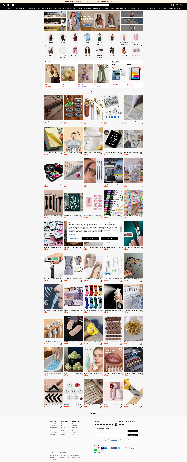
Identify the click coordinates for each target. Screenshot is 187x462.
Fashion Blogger (53, 427)
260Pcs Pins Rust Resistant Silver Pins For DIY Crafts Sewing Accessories (113, 121)
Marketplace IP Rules (54, 457)
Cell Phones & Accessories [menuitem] (133, 8)
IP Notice (62, 457)
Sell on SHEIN (64, 436)
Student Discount (53, 432)
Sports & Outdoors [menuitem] (115, 8)
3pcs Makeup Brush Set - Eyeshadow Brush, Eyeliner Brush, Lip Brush (93, 184)
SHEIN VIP (63, 434)
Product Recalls (75, 429)
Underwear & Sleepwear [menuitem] (58, 8)
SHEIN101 (52, 434)
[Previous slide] (68, 20)
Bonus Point (74, 427)
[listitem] (53, 109)
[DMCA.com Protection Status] (99, 452)
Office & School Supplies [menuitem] (172, 8)
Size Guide (63, 432)
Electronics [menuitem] (142, 8)
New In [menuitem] (12, 8)
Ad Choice (78, 457)
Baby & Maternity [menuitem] (97, 8)
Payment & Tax (75, 425)
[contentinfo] (116, 449)
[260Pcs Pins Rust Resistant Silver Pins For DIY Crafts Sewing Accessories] (113, 107)
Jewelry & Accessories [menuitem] (78, 8)
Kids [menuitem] (35, 8)
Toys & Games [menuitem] (150, 8)
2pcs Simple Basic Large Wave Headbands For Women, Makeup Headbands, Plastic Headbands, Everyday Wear (133, 278)
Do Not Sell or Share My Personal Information (59, 455)
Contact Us (74, 423)
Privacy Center (53, 453)
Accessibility (68, 457)
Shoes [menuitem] (50, 8)
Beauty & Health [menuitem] (87, 8)
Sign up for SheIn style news (101, 428)
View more (92, 413)
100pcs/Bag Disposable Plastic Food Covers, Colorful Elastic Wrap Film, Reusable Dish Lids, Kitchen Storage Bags (133, 184)
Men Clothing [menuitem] (45, 8)
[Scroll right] (182, 8)
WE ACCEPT (96, 445)
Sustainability (53, 425)
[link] (47, 1)
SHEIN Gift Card (75, 432)
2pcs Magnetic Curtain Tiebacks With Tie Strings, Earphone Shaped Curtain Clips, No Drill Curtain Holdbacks (73, 278)
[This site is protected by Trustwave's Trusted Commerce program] (95, 452)
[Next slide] (118, 20)
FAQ (73, 434)
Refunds (63, 427)
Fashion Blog (53, 436)
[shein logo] (8, 5)
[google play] (123, 425)
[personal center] (171, 5)
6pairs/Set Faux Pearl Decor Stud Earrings (93, 404)
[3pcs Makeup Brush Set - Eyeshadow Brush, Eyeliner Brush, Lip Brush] (93, 170)
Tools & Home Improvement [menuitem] (160, 8)
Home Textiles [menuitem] (123, 8)
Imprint (73, 457)
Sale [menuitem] (17, 8)
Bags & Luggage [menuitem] (105, 8)
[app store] (120, 425)
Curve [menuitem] (39, 8)
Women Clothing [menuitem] (22, 8)
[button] (180, 5)
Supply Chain (53, 429)
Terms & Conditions (74, 455)
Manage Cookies (72, 453)
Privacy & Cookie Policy (122, 439)
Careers (52, 430)
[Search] (111, 5)
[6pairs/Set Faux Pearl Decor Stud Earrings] (93, 391)
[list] (106, 424)
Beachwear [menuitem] (30, 8)
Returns (63, 425)
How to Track (64, 430)
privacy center (114, 440)
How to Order (64, 429)
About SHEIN (53, 423)
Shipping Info (64, 423)
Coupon (74, 430)
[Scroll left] (181, 8)
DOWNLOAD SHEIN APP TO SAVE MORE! (127, 421)
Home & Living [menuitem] (68, 8)
